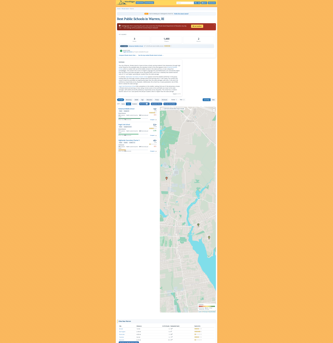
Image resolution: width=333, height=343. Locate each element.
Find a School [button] (140, 2)
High (142, 100)
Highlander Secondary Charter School (137, 77)
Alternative (149, 100)
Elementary (129, 100)
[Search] (196, 3)
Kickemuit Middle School (136, 46)
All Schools (164, 100)
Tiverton (121, 337)
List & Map (206, 100)
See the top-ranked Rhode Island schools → (151, 55)
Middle (136, 100)
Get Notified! (198, 26)
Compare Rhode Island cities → (128, 55)
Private (157, 100)
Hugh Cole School (127, 52)
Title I (182, 99)
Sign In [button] (204, 3)
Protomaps (205, 311)
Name (123, 104)
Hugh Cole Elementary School (127, 86)
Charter (174, 99)
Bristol (121, 329)
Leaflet (199, 311)
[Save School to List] (156, 119)
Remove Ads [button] (212, 3)
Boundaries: (156, 104)
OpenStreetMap (212, 311)
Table (213, 100)
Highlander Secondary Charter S (129, 140)
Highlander (121, 145)
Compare (152, 119)
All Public (120, 100)
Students (134, 104)
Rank (128, 104)
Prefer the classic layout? (181, 13)
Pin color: (169, 104)
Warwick (121, 340)
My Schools (143, 104)
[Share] (199, 3)
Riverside (122, 334)
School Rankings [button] (149, 2)
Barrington (122, 331)
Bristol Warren (122, 113)
